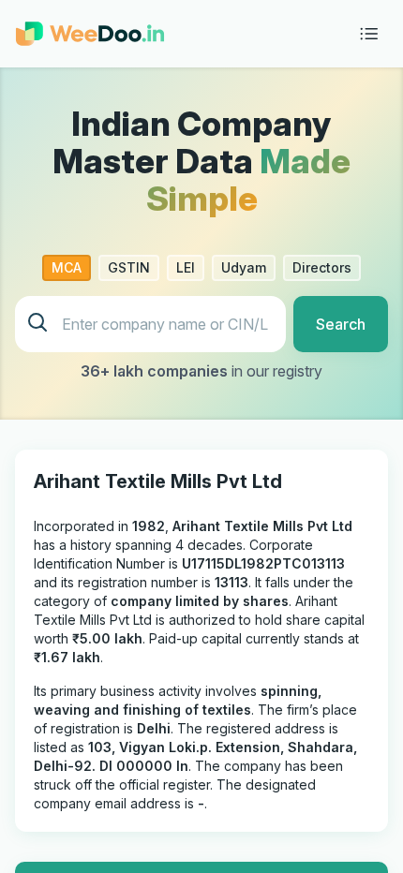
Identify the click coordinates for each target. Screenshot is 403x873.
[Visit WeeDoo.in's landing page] (90, 34)
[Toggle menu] (369, 33)
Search (341, 324)
